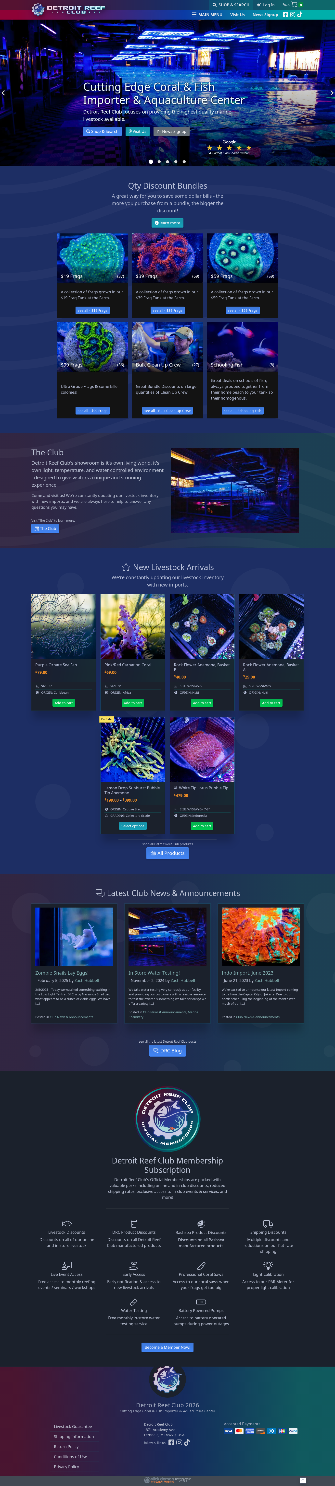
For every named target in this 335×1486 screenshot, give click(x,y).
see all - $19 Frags (92, 310)
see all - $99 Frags (92, 410)
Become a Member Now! (167, 1347)
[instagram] (292, 15)
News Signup (265, 14)
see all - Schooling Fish (242, 410)
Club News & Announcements (71, 1017)
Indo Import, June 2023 (247, 972)
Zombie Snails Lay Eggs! (62, 972)
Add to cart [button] (64, 703)
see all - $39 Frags (167, 310)
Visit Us (237, 14)
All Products (170, 853)
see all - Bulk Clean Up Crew (167, 410)
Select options (132, 826)
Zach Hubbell (87, 980)
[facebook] (285, 15)
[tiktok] (299, 15)
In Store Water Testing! (154, 972)
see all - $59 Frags (243, 310)
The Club (47, 528)
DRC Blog (170, 1050)
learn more (169, 223)
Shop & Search (104, 131)
